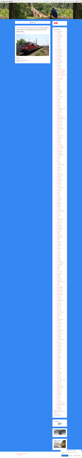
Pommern (58, 310)
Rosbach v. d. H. (59, 323)
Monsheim (58, 265)
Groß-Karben (59, 176)
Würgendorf (58, 405)
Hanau (58, 186)
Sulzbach (58, 352)
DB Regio (28, 60)
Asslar (57, 43)
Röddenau (58, 320)
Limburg (58, 242)
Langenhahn (58, 235)
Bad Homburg (59, 55)
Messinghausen (59, 261)
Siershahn (58, 345)
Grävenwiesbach (59, 174)
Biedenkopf (58, 85)
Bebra (57, 63)
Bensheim (21, 57)
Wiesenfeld (58, 388)
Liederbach (58, 241)
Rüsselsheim (58, 329)
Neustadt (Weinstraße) (60, 281)
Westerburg (58, 381)
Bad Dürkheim (59, 50)
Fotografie (56, 415)
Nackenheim (58, 274)
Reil (57, 316)
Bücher (61, 1)
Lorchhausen (58, 248)
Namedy (58, 275)
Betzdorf (58, 82)
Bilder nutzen (71, 1)
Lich (57, 239)
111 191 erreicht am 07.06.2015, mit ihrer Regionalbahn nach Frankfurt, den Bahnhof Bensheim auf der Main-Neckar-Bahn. (32, 29)
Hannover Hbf (59, 189)
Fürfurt (58, 161)
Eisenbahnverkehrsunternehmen (60, 411)
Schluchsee (58, 335)
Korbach (58, 232)
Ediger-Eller (58, 125)
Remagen (58, 317)
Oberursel (58, 303)
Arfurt (58, 40)
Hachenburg (58, 183)
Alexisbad (58, 33)
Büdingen (58, 98)
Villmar (58, 369)
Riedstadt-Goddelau (60, 319)
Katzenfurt (58, 212)
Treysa (58, 359)
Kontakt (77, 1)
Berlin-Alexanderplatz (60, 69)
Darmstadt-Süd (59, 109)
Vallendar (58, 366)
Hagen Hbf (58, 184)
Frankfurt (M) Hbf (59, 145)
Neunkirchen (59, 280)
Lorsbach (58, 249)
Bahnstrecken (57, 410)
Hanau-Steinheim (59, 187)
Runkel (58, 327)
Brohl (57, 95)
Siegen (58, 342)
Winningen (58, 394)
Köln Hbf (58, 223)
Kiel (57, 216)
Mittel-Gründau (59, 264)
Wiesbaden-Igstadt (59, 387)
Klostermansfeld (59, 219)
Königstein (58, 229)
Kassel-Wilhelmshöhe (60, 210)
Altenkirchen (59, 36)
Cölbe (57, 105)
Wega (57, 375)
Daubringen (58, 111)
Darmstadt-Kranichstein (60, 108)
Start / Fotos (46, 1)
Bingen (58, 86)
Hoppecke (58, 200)
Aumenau (58, 45)
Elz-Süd (58, 131)
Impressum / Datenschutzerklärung (22, 453)
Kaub (57, 213)
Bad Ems (58, 52)
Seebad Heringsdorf (60, 339)
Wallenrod (58, 374)
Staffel (58, 348)
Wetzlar (58, 384)
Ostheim (58, 307)
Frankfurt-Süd (59, 150)
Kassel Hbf (58, 209)
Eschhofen (58, 138)
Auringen (58, 46)
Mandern (58, 255)
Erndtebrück (58, 137)
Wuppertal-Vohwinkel (60, 404)
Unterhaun (58, 362)
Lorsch (58, 251)
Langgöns (58, 238)
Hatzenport (58, 190)
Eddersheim (58, 122)
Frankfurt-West (59, 151)
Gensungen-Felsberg (60, 164)
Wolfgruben (58, 397)
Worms (58, 400)
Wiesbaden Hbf (59, 385)
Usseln (58, 365)
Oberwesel (58, 304)
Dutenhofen (58, 121)
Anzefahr (58, 39)
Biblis (57, 83)
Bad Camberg (59, 49)
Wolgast (58, 398)
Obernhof (58, 301)
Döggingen (58, 115)
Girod (57, 171)
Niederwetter (59, 293)
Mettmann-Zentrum (60, 262)
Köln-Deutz (58, 225)
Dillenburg (58, 112)
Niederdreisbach (59, 287)
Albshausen (58, 32)
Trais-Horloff (58, 358)
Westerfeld (58, 382)
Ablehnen (70, 455)
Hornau (58, 202)
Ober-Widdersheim (59, 300)
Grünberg (58, 177)
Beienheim (58, 65)
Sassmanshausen (59, 333)
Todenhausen (59, 356)
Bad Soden (58, 58)
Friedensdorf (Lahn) (60, 154)
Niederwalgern (59, 291)
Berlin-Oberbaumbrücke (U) (61, 75)
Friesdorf (58, 157)
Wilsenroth (58, 392)
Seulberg (58, 340)
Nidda (57, 284)
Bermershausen (59, 79)
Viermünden (58, 368)
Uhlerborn (58, 361)
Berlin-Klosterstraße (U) (60, 71)
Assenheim (58, 42)
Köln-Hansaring (59, 226)
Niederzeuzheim (59, 294)
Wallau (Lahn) (59, 372)
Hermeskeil (58, 197)
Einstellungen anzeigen (76, 455)
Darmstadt (58, 106)
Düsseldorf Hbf (59, 119)
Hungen (58, 206)
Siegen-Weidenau (59, 343)
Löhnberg (58, 245)
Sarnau (58, 332)
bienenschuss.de (7, 1)
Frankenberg (59, 144)
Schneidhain (58, 336)
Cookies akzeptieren (65, 455)
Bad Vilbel (58, 59)
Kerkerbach (58, 215)
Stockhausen (58, 349)
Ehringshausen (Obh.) (60, 128)
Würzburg (58, 407)
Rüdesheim (58, 326)
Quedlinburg (58, 314)
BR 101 (20, 61)
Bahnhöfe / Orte (57, 31)
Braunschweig (59, 92)
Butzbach (58, 102)
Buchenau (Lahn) (59, 96)
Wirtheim (58, 395)
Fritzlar (58, 158)
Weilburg (58, 378)
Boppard (58, 89)
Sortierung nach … (54, 1)
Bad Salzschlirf (59, 56)
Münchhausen (59, 271)
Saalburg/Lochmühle (60, 330)
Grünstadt (58, 180)
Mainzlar (58, 254)
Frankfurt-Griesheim (60, 147)
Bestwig (58, 80)
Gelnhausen (58, 163)
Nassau (58, 277)
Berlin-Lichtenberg (59, 72)
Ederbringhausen (59, 124)
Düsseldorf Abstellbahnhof (61, 118)
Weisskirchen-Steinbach (60, 379)
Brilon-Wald (58, 93)
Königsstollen (59, 228)
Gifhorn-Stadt (59, 170)
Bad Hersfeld (59, 53)
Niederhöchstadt (59, 288)
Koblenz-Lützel (59, 222)
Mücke (58, 268)
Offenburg (58, 306)
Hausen (58, 193)
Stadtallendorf (59, 346)
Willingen (58, 391)
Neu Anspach (59, 278)
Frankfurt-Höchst (59, 148)
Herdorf (58, 196)
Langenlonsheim (59, 236)
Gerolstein (58, 167)
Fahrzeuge (56, 414)
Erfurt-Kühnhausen (59, 135)
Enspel (58, 132)
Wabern (58, 371)
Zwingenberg (59, 408)
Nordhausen (58, 297)
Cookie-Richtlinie (19, 454)
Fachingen (58, 141)
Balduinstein (58, 62)
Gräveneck (58, 173)
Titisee (58, 355)
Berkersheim (59, 68)
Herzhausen (58, 199)
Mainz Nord (58, 252)
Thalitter (58, 353)
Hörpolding (58, 203)
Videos (65, 1)
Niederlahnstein (59, 290)
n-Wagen (23, 61)
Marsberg (58, 258)
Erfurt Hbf (58, 134)
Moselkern (58, 267)
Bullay (57, 99)
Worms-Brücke (59, 401)
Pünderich (58, 313)
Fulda (57, 160)
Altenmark (58, 37)
